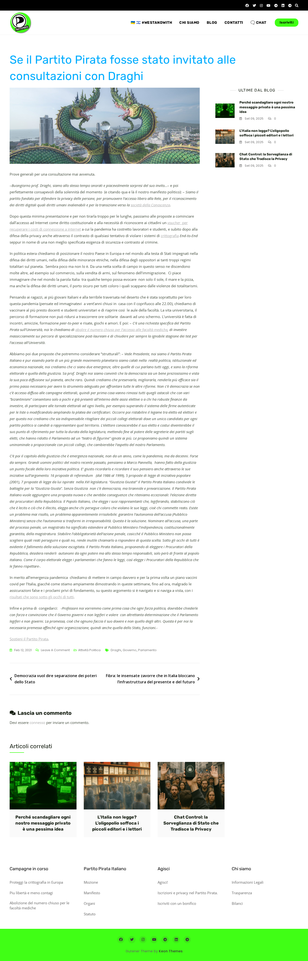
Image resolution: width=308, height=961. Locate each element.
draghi (116, 650)
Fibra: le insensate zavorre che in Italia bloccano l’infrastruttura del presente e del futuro (150, 679)
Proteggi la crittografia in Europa (36, 882)
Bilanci (237, 903)
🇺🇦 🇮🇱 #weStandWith (151, 22)
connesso (37, 722)
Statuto (90, 914)
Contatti (234, 22)
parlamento (147, 650)
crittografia (170, 235)
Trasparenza (242, 892)
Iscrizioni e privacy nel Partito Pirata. (188, 892)
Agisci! (163, 882)
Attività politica (89, 650)
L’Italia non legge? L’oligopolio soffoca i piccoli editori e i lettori (117, 823)
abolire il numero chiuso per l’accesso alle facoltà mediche (121, 329)
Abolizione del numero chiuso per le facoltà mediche (39, 905)
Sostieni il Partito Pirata (29, 639)
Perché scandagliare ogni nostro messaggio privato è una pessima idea (267, 107)
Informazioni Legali (247, 882)
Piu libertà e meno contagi (31, 892)
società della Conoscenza (150, 204)
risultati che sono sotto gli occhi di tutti (42, 596)
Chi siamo (189, 22)
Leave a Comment (55, 650)
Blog (212, 22)
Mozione (91, 882)
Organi (89, 903)
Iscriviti (287, 22)
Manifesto (92, 892)
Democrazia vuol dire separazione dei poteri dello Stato (55, 679)
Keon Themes (171, 951)
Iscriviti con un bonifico (177, 903)
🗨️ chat (258, 22)
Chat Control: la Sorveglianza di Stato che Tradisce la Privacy (191, 823)
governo (129, 650)
